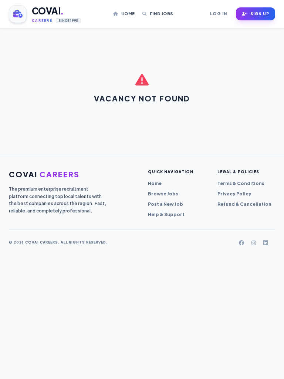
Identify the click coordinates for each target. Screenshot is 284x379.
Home (127, 13)
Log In (218, 13)
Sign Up (259, 13)
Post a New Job (165, 204)
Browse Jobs (163, 194)
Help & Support (166, 214)
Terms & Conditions (240, 183)
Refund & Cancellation (244, 204)
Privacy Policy (234, 194)
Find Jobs (161, 13)
